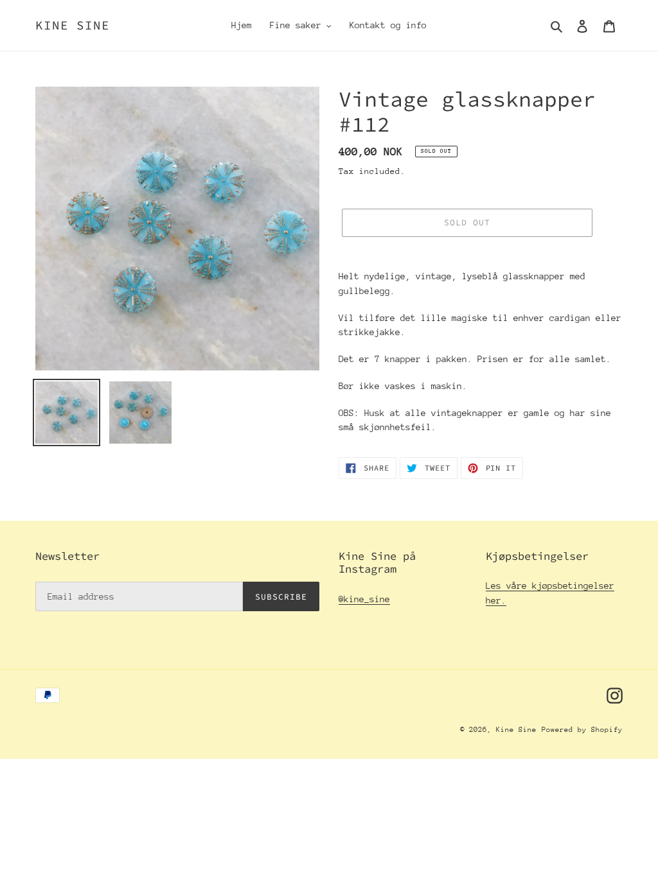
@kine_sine (364, 599)
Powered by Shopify (582, 729)
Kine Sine (72, 25)
